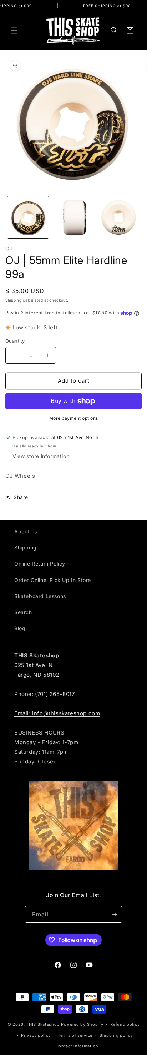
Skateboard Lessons (40, 596)
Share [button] (21, 497)
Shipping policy (116, 1035)
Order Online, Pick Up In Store (52, 580)
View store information (40, 456)
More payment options (73, 418)
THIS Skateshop (43, 1024)
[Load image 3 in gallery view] (119, 217)
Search (23, 612)
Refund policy (125, 1024)
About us (25, 531)
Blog (19, 628)
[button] (14, 30)
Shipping (13, 300)
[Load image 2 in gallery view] (73, 217)
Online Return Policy (39, 564)
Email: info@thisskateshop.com (57, 713)
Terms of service (75, 1035)
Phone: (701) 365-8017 (44, 694)
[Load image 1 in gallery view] (28, 217)
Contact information (77, 1046)
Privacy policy (36, 1035)
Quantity (15, 341)
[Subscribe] (114, 914)
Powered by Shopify (82, 1024)
